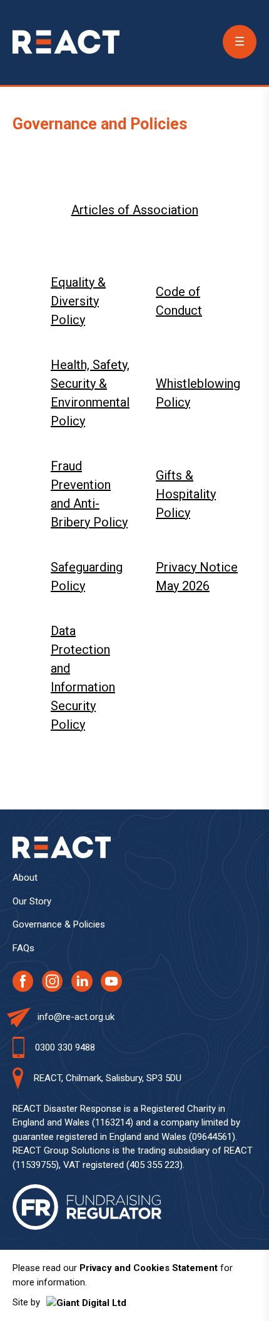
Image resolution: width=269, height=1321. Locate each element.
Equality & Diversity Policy (78, 301)
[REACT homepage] (66, 42)
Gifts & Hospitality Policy (186, 494)
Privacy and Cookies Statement (148, 1268)
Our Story (32, 901)
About (25, 877)
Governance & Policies (59, 924)
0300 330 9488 (65, 1047)
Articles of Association (134, 209)
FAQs (23, 948)
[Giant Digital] (86, 1302)
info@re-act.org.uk (76, 1016)
